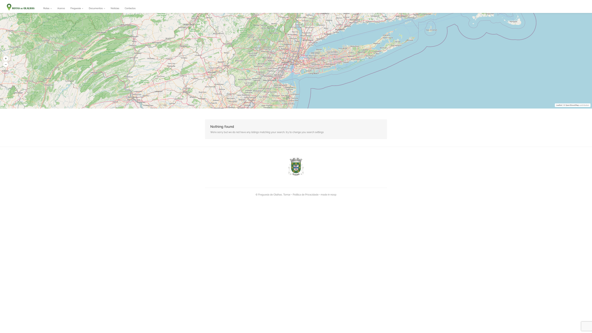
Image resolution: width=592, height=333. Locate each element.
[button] (5, 58)
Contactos (130, 8)
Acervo (61, 8)
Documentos (96, 8)
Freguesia (75, 8)
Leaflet (559, 105)
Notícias (115, 8)
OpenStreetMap (572, 105)
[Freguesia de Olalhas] (20, 7)
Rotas (46, 8)
